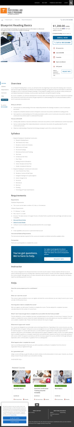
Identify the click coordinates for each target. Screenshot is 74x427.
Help (51, 415)
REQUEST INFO (67, 71)
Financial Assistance (54, 414)
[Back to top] (37, 410)
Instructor (4, 93)
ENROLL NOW (62, 38)
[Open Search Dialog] (71, 2)
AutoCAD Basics (19, 388)
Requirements (5, 89)
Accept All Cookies (14, 418)
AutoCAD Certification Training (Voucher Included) (41, 390)
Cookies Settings (14, 421)
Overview (3, 83)
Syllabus (3, 86)
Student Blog (62, 412)
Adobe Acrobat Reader (19, 222)
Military (51, 412)
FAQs (2, 96)
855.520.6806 (4, 107)
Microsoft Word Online (19, 220)
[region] (14, 414)
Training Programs (9, 19)
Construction (17, 19)
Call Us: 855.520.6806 (67, 19)
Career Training (31, 412)
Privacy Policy (48, 423)
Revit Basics (58, 388)
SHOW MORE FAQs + (16, 359)
